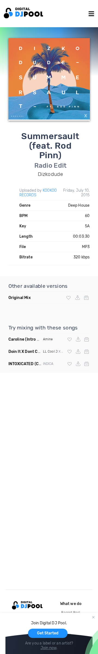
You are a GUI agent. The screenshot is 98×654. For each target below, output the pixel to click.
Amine (48, 339)
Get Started (48, 633)
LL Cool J (50, 351)
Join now (49, 648)
